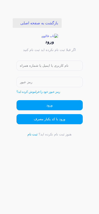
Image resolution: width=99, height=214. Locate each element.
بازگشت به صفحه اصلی (38, 23)
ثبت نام (32, 134)
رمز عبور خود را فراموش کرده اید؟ (38, 92)
